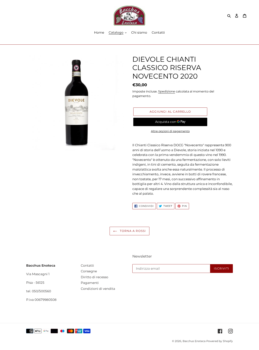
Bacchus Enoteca (194, 341)
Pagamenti (90, 283)
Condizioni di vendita (98, 289)
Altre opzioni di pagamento (170, 131)
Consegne (89, 271)
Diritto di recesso (94, 277)
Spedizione (166, 91)
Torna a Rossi (132, 231)
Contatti (87, 265)
